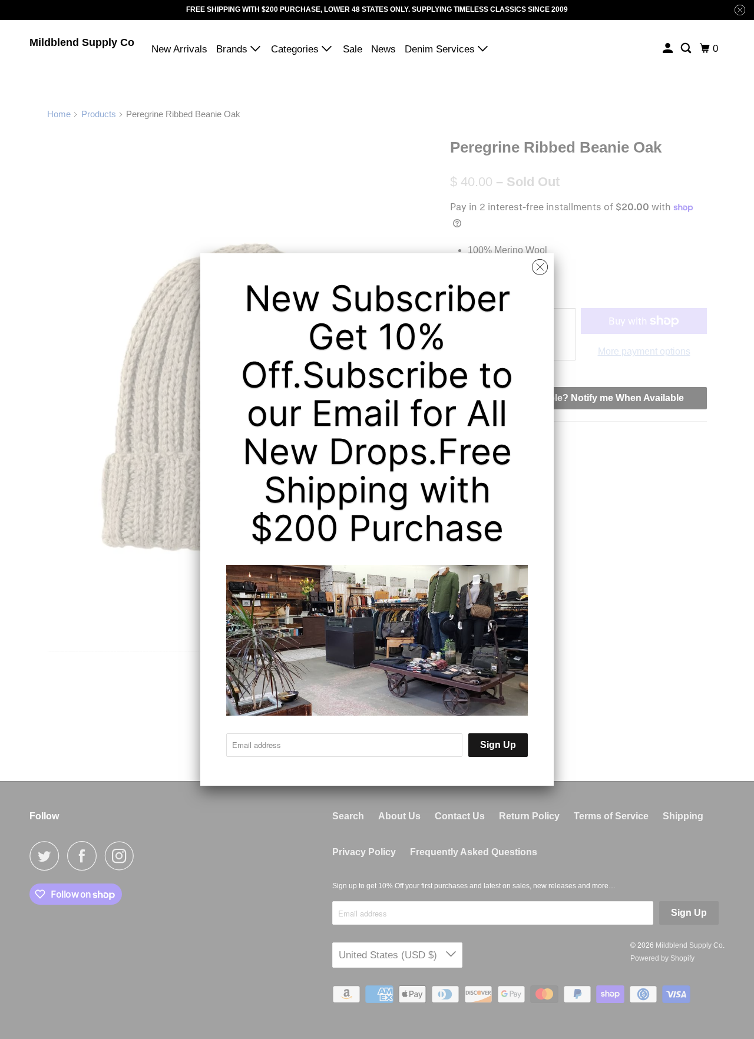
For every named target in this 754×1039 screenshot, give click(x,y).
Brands (233, 49)
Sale (352, 49)
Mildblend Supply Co (81, 42)
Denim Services (441, 49)
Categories (296, 49)
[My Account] (668, 48)
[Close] (540, 267)
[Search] (687, 48)
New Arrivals (179, 49)
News (383, 49)
